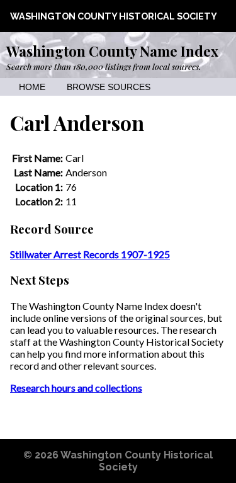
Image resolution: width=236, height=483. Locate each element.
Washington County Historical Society (113, 16)
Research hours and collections (76, 388)
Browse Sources (108, 87)
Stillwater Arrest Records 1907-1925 (90, 254)
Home (32, 87)
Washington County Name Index (112, 51)
